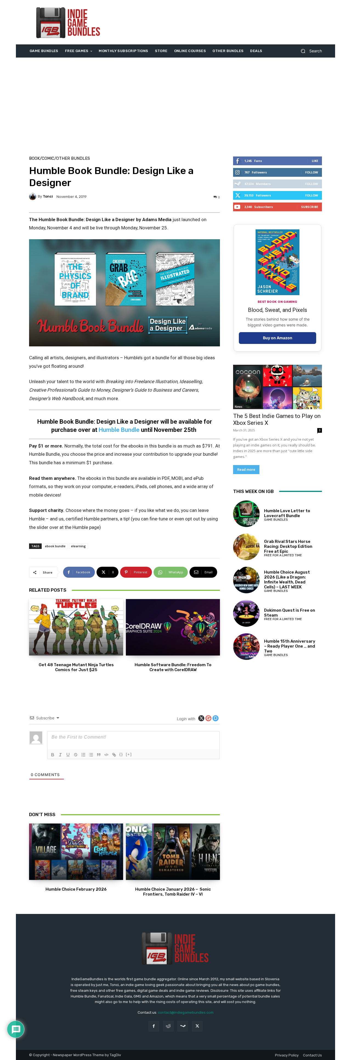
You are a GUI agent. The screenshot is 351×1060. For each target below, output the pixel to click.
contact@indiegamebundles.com (186, 1012)
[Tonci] (33, 196)
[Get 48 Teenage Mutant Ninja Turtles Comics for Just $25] (76, 627)
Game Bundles (276, 519)
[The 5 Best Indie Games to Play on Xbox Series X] (277, 387)
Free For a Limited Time (283, 555)
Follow (311, 172)
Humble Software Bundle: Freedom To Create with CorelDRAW (173, 667)
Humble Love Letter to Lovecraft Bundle (287, 513)
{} (121, 754)
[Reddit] (168, 1026)
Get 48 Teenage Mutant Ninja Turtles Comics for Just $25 (76, 667)
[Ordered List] (83, 754)
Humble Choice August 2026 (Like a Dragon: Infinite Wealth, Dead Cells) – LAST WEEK (287, 579)
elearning (78, 546)
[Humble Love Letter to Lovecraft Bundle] (246, 513)
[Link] (114, 754)
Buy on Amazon (277, 337)
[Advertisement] (221, 22)
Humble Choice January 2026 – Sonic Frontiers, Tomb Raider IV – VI (173, 892)
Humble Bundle (120, 429)
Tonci (48, 196)
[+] (129, 754)
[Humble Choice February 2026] (76, 852)
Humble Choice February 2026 (76, 889)
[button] (309, 51)
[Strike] (76, 754)
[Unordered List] (91, 754)
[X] (197, 1026)
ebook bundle (55, 546)
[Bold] (52, 754)
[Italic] (60, 754)
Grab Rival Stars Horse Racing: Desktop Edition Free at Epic (288, 546)
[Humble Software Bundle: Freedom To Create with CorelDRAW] (173, 627)
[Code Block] (106, 754)
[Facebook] (153, 1026)
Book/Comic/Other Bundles (59, 158)
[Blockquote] (99, 754)
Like (315, 161)
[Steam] (182, 1026)
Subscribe (309, 207)
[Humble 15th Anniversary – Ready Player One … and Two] (246, 646)
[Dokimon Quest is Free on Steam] (246, 613)
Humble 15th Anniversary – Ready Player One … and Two (289, 646)
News (238, 407)
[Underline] (68, 754)
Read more (246, 470)
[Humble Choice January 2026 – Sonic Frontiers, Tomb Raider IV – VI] (173, 852)
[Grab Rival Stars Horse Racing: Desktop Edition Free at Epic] (246, 547)
